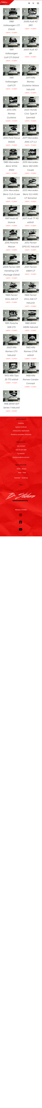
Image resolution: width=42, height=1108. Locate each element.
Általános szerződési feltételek (21, 434)
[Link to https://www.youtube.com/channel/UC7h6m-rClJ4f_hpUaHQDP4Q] (20, 529)
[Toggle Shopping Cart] (29, 3)
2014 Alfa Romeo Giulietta (11, 114)
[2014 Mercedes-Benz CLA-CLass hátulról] (11, 178)
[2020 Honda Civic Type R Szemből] (30, 98)
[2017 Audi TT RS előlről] (30, 206)
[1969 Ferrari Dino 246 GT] (11, 283)
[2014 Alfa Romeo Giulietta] (11, 98)
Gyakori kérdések (21, 427)
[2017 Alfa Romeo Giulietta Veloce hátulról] (30, 66)
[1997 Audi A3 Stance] (11, 206)
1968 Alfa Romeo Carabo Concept (30, 379)
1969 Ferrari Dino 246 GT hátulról (30, 299)
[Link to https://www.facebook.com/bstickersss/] (20, 522)
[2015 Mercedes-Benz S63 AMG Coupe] (30, 150)
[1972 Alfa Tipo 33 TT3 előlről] (11, 364)
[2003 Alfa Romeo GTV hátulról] (11, 335)
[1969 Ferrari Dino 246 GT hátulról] (30, 283)
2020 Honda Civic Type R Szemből (30, 114)
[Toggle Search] (33, 3)
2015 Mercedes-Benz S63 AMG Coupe (30, 166)
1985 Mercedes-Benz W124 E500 (11, 166)
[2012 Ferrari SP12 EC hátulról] (30, 231)
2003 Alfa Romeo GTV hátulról (11, 351)
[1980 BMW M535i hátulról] (30, 311)
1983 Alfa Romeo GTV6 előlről (30, 351)
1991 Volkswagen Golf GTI (11, 81)
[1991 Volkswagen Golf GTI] (11, 66)
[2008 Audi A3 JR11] (30, 9)
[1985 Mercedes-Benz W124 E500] (11, 150)
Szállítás (21, 423)
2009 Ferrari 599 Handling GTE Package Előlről (11, 271)
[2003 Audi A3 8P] (30, 37)
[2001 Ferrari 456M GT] (30, 255)
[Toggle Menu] (38, 3)
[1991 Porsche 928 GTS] (11, 311)
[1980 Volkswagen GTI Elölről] (11, 9)
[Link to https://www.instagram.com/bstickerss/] (20, 515)
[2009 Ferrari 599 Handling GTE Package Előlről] (11, 255)
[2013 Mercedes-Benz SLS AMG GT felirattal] (30, 178)
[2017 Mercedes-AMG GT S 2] (30, 126)
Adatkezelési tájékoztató (21, 431)
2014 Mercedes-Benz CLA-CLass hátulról (11, 194)
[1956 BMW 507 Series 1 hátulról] (11, 392)
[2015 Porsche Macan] (11, 231)
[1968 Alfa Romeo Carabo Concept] (30, 364)
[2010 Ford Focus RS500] (11, 126)
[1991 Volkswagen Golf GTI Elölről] (11, 37)
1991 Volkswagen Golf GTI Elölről (11, 53)
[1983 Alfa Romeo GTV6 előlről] (30, 335)
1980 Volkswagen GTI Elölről (11, 25)
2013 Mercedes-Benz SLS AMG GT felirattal (30, 194)
